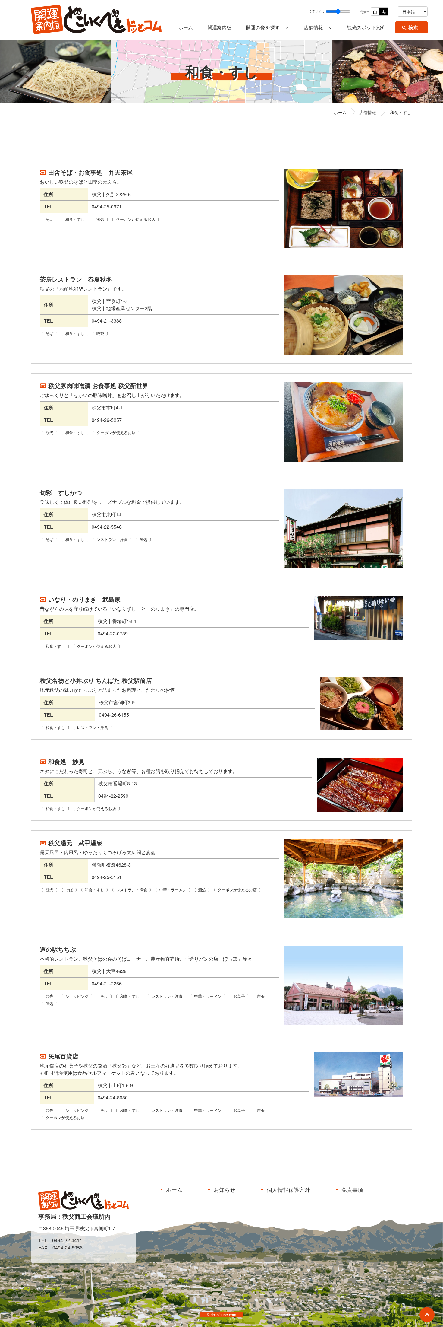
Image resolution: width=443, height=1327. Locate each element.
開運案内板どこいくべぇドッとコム (96, 20)
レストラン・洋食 (112, 539)
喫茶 (100, 333)
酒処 (100, 219)
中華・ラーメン (173, 890)
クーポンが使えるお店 (135, 219)
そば (49, 219)
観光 (49, 432)
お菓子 (239, 996)
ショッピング (77, 996)
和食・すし (75, 219)
